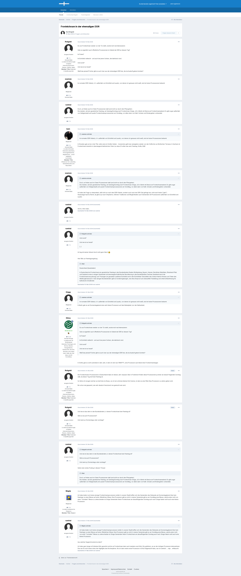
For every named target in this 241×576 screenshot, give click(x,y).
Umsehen (63, 10)
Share (156, 33)
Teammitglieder (85, 15)
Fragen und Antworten (82, 34)
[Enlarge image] (109, 252)
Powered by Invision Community (120, 573)
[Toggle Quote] (80, 134)
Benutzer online (98, 15)
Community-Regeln (72, 15)
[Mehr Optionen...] (179, 42)
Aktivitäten (73, 10)
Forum (61, 15)
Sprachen (105, 569)
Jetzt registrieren (175, 4)
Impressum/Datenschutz (118, 569)
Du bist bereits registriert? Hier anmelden (152, 4)
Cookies (136, 569)
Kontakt (129, 569)
